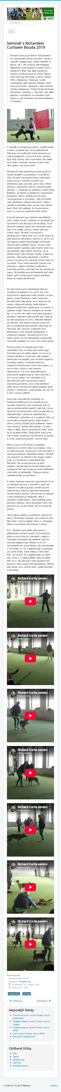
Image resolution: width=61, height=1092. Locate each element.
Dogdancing (25, 981)
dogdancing (13, 993)
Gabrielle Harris (20, 1065)
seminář (26, 993)
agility (16, 1056)
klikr (15, 1053)
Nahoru (54, 1085)
